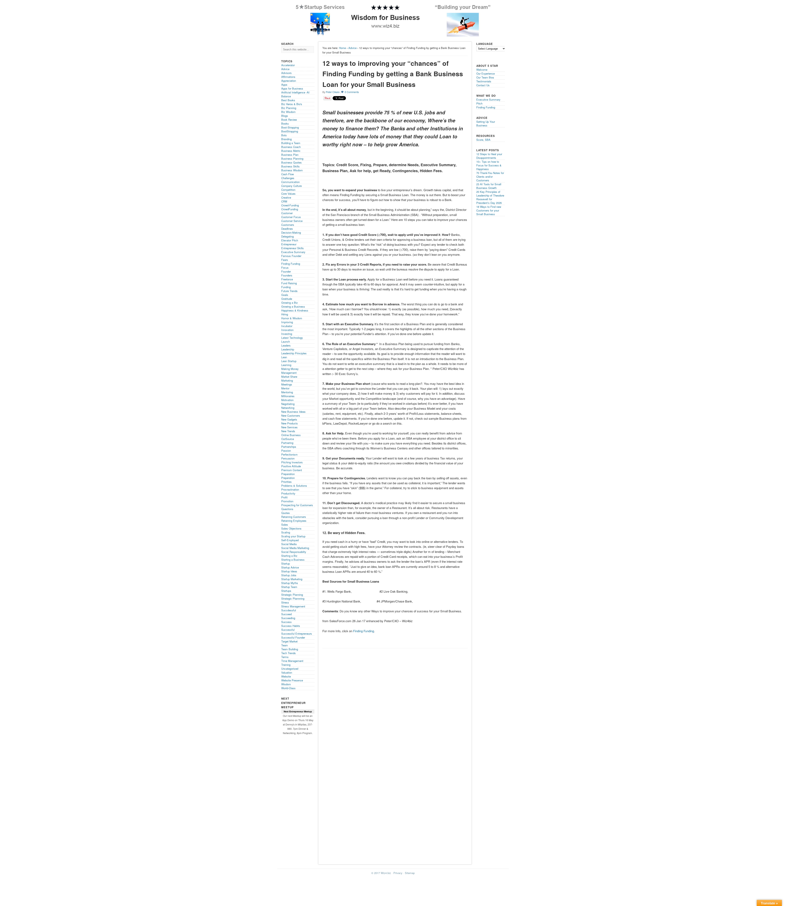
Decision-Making (291, 232)
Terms (285, 657)
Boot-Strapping (290, 127)
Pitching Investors (292, 462)
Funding (286, 287)
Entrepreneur (288, 244)
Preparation (288, 474)
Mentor (285, 388)
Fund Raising (289, 283)
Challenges (287, 178)
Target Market (289, 641)
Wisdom (286, 684)
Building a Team (290, 143)
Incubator (286, 326)
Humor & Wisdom (291, 318)
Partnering (287, 443)
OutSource (287, 439)
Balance (286, 96)
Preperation (288, 478)
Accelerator (288, 65)
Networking (287, 408)
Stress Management (293, 606)
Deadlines (287, 229)
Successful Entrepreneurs (296, 633)
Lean (284, 357)
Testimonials (483, 81)
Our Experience (485, 73)
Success (286, 622)
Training (285, 665)
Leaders (286, 345)
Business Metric (290, 151)
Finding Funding (363, 631)
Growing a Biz (289, 303)
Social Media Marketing (295, 548)
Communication (290, 182)
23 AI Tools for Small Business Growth (488, 186)
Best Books (288, 100)
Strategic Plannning (292, 598)
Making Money (290, 369)
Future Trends (289, 291)
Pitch (479, 103)
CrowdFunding (289, 209)
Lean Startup (288, 361)
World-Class (288, 688)
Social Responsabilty (293, 552)
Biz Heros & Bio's (291, 104)
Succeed (286, 614)
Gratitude (286, 299)
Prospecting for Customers (297, 505)
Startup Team (289, 587)
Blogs (284, 116)
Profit (284, 497)
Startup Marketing (291, 579)
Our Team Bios (485, 77)
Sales (284, 524)
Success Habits (290, 626)
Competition (288, 190)
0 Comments (352, 92)
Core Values (288, 194)
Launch (285, 341)
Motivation (287, 400)
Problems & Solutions (294, 486)
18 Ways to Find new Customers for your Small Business (488, 210)
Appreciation (288, 81)
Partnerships (288, 447)
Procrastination (290, 489)
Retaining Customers (293, 517)
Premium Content (291, 470)
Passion (286, 450)
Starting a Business (293, 560)
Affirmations (288, 77)
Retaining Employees (293, 521)
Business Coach (291, 147)
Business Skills (290, 166)
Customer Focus (291, 217)
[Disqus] (395, 702)
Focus (285, 267)
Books (285, 123)
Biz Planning (288, 108)
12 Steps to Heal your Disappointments (489, 156)
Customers (287, 225)
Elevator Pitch (289, 240)
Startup (285, 563)
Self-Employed (290, 540)
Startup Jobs (288, 575)
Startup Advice (290, 567)
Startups (286, 591)
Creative (286, 197)
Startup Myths (289, 583)
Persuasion (288, 458)
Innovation (287, 330)
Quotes (285, 513)
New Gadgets (289, 419)
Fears (284, 260)
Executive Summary (293, 252)
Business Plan (289, 155)
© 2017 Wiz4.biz (381, 873)
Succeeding (288, 618)
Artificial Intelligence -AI (295, 92)
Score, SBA (483, 140)
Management (289, 373)
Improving (287, 322)
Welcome (481, 70)
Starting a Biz (289, 556)
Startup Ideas (289, 571)
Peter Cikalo (333, 92)
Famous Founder (291, 256)
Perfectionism (289, 454)
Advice (352, 48)
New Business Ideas (293, 412)
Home (342, 48)
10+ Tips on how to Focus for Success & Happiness (488, 165)
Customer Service (292, 221)
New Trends (288, 431)
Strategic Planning (292, 595)
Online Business (291, 435)
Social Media (289, 544)
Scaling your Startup (293, 536)
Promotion (287, 501)
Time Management (292, 661)
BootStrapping (289, 131)
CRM (284, 201)
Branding (286, 139)
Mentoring (287, 392)
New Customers (290, 415)
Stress (285, 602)
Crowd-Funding (290, 205)
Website (286, 676)
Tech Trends (288, 653)
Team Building (289, 649)
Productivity (288, 493)
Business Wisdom (292, 170)
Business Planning (292, 158)
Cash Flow (287, 174)
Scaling (285, 532)
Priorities (286, 482)
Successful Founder (293, 637)
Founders (286, 275)
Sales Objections (291, 528)
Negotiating (288, 404)
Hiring (284, 314)
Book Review (289, 120)
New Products (289, 423)
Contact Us (483, 85)
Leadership (287, 349)
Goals (284, 295)
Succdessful (288, 610)
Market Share (289, 377)
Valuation (286, 672)
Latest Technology (292, 338)
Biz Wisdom (288, 112)
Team (284, 645)
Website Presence (292, 680)
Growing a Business (293, 306)
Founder (286, 271)
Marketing (287, 380)
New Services (289, 427)
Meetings (286, 384)
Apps (284, 84)
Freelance (287, 279)
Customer (287, 213)
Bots (284, 135)
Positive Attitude (291, 466)
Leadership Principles (294, 353)
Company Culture (291, 186)
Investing (286, 334)
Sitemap (410, 873)
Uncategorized (289, 669)
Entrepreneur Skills (292, 248)
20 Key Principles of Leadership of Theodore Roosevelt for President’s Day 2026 (490, 197)
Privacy (397, 873)
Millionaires (288, 396)
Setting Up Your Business (485, 123)
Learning (286, 365)
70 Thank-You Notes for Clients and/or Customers (490, 176)
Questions (287, 509)
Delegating (287, 236)
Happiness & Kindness (294, 310)
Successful (288, 630)
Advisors (286, 73)
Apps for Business (292, 88)
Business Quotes (291, 162)
